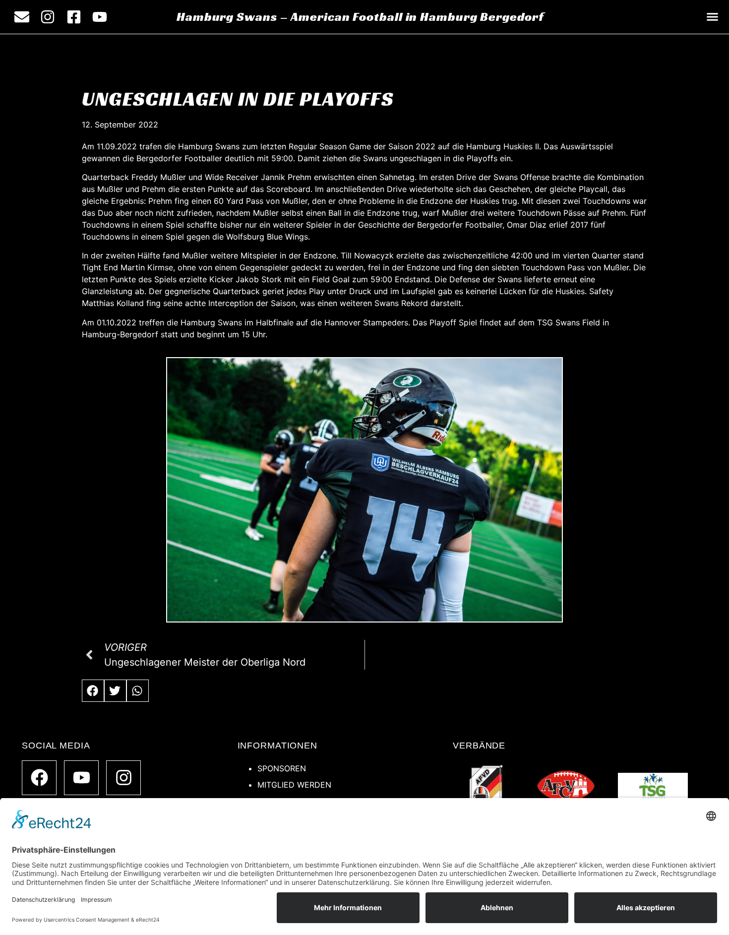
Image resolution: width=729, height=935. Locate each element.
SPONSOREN (281, 768)
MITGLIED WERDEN (294, 785)
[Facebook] (39, 777)
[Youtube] (81, 777)
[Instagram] (123, 777)
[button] (712, 16)
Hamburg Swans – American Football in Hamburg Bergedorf (360, 16)
